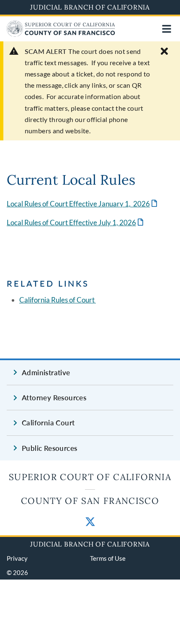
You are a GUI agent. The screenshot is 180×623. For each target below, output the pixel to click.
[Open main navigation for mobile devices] (167, 29)
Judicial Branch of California (90, 7)
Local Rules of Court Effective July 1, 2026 (76, 222)
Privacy (17, 558)
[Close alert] (164, 51)
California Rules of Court (57, 299)
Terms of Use (108, 558)
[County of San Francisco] (61, 34)
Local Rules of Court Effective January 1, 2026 (83, 203)
